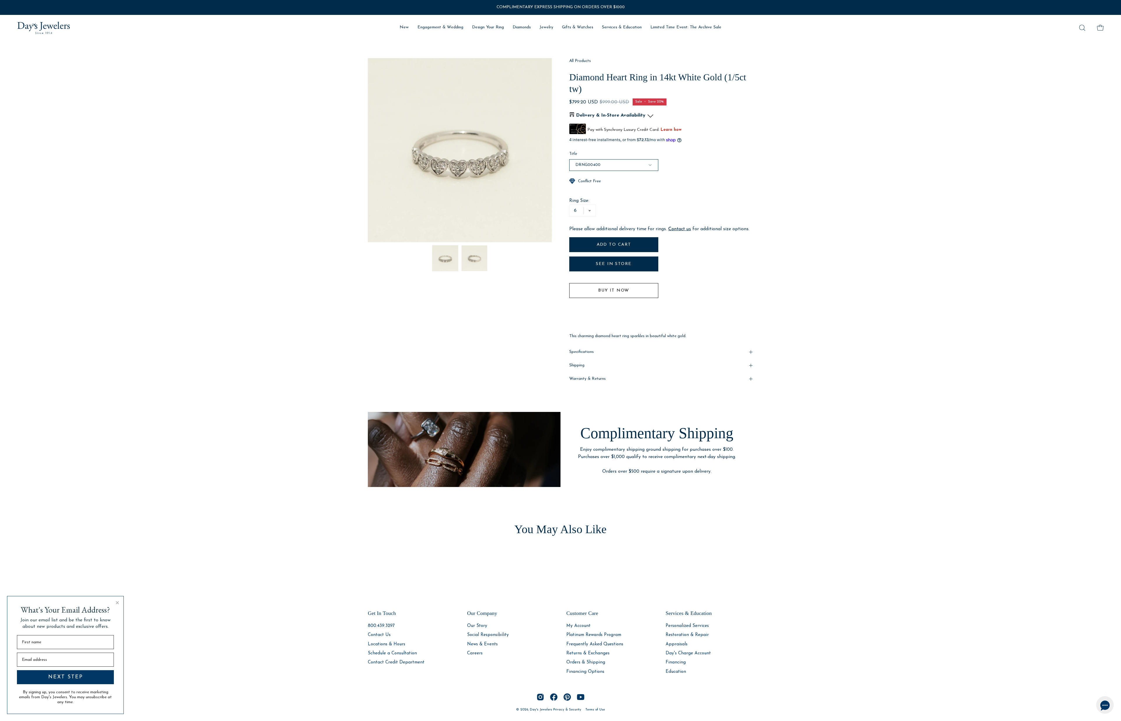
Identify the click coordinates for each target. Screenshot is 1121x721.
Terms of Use (595, 709)
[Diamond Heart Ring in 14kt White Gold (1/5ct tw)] (445, 258)
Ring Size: (579, 201)
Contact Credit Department (396, 662)
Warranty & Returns (587, 379)
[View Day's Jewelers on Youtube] (580, 697)
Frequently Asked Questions (594, 644)
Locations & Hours (386, 644)
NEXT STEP (65, 677)
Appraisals (676, 644)
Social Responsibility (488, 635)
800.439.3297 (381, 626)
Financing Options (585, 671)
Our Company (482, 613)
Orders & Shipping (585, 662)
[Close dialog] (117, 603)
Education (676, 671)
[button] (1082, 28)
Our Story (477, 626)
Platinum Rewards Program (593, 635)
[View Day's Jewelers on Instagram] (540, 697)
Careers (475, 653)
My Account (578, 626)
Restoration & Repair (687, 635)
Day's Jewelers (541, 709)
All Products (580, 61)
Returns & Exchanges (588, 653)
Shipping (576, 365)
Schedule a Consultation (392, 653)
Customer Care (582, 613)
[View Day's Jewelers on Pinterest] (567, 697)
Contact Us (379, 635)
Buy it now (613, 290)
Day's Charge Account (688, 653)
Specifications (581, 352)
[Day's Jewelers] (44, 28)
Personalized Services (687, 626)
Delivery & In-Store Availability (610, 115)
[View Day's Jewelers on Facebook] (553, 697)
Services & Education (689, 613)
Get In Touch (382, 613)
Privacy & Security (567, 709)
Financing (676, 662)
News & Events (482, 644)
